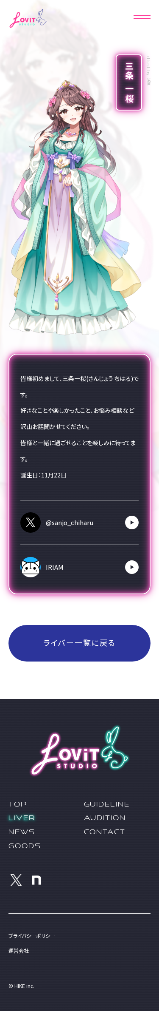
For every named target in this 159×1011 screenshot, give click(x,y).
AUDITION (105, 817)
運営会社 (18, 950)
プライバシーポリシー (31, 935)
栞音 (148, 81)
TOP (17, 804)
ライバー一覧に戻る (79, 642)
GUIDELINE (107, 804)
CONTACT (105, 831)
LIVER (22, 817)
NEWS (21, 831)
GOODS (24, 845)
